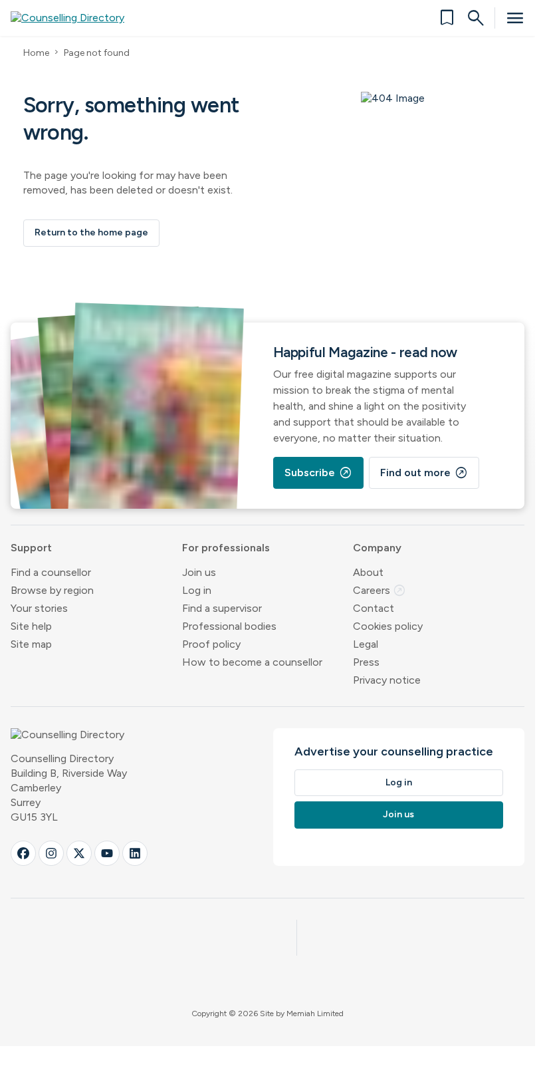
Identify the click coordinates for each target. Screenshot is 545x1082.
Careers (379, 590)
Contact (373, 608)
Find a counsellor (51, 572)
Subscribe (318, 473)
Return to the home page (91, 232)
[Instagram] (51, 853)
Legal (365, 644)
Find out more (424, 473)
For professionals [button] (226, 547)
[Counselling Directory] (75, 18)
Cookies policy (388, 626)
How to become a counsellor (252, 662)
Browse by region (52, 590)
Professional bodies (229, 626)
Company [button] (377, 547)
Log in (196, 590)
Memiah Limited (315, 1013)
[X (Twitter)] (79, 853)
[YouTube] (107, 853)
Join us (199, 572)
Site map (31, 644)
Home (36, 53)
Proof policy (211, 644)
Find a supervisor (222, 608)
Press (366, 662)
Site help (31, 626)
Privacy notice (387, 680)
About (368, 572)
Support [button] (31, 547)
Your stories (39, 608)
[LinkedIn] (135, 853)
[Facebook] (23, 853)
